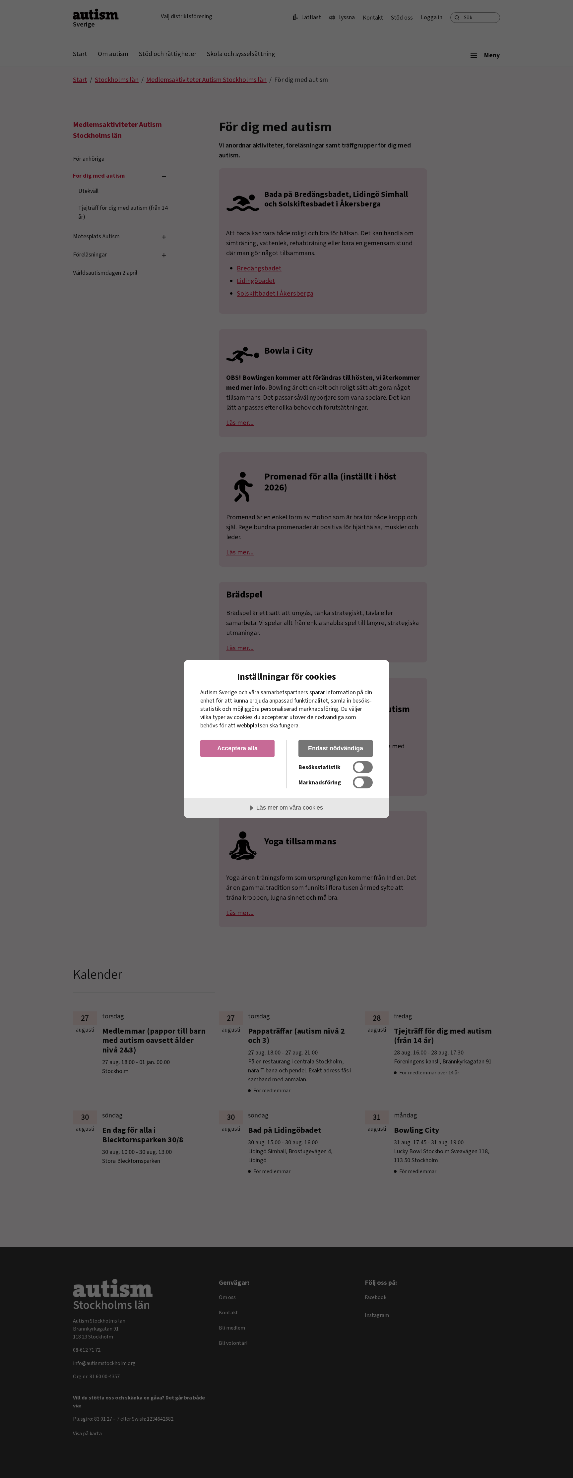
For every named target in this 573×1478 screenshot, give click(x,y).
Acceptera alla (237, 748)
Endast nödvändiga (335, 748)
